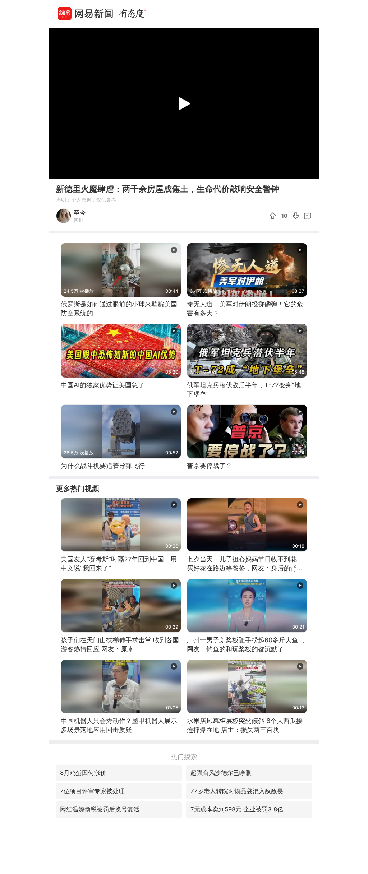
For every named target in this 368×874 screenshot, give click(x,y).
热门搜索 (184, 756)
